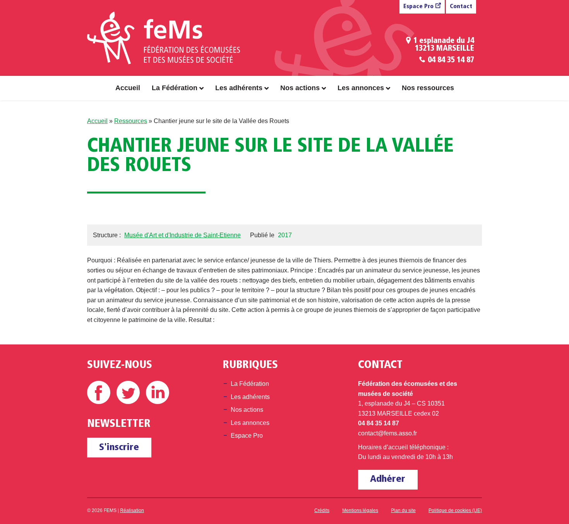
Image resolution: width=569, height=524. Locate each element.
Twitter (128, 392)
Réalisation (132, 510)
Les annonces (361, 88)
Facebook (98, 392)
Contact (461, 7)
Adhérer (387, 479)
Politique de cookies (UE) (455, 510)
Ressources (130, 121)
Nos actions (300, 88)
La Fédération (174, 88)
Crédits (321, 510)
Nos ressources (428, 88)
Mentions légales (360, 510)
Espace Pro (418, 7)
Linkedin (157, 392)
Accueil (127, 88)
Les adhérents (238, 88)
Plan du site (403, 510)
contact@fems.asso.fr (387, 433)
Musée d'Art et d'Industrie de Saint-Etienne (182, 235)
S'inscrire (119, 447)
